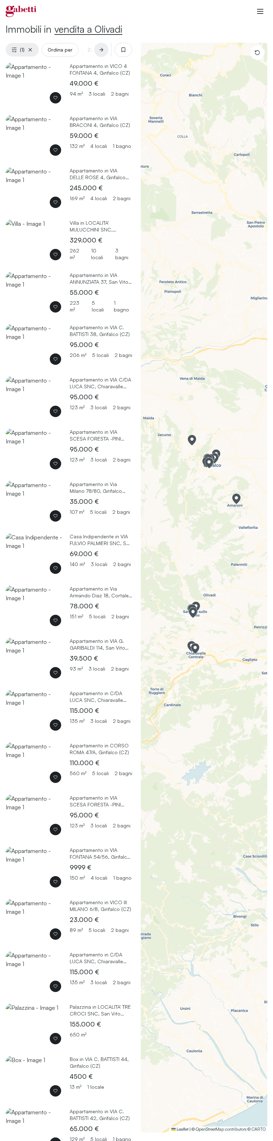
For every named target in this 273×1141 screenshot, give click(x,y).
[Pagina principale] (21, 11)
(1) (22, 50)
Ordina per (60, 50)
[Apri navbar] (260, 11)
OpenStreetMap (210, 1129)
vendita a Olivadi (88, 29)
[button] (192, 440)
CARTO (259, 1129)
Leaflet (182, 1129)
